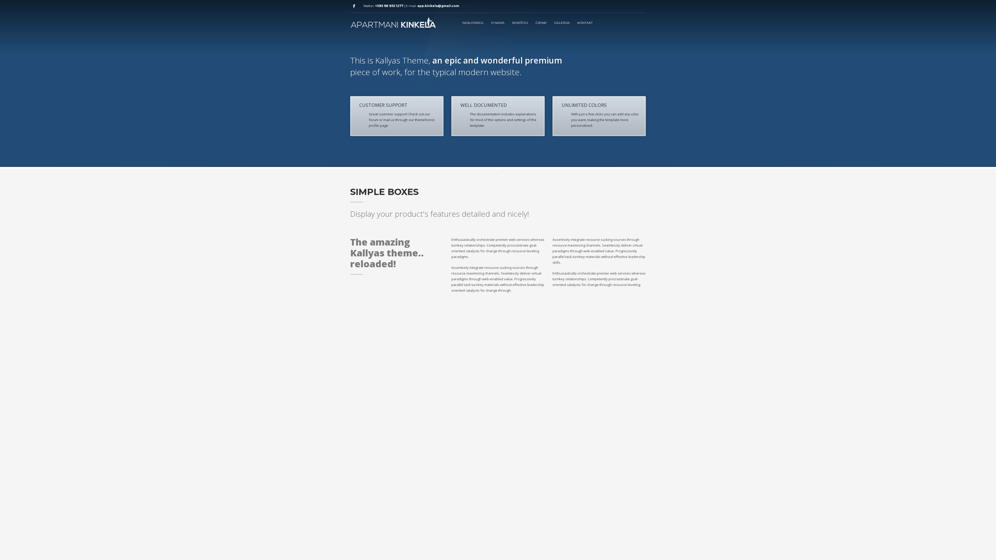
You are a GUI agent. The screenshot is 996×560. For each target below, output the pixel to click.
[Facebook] (354, 6)
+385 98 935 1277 (389, 6)
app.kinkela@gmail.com (438, 6)
